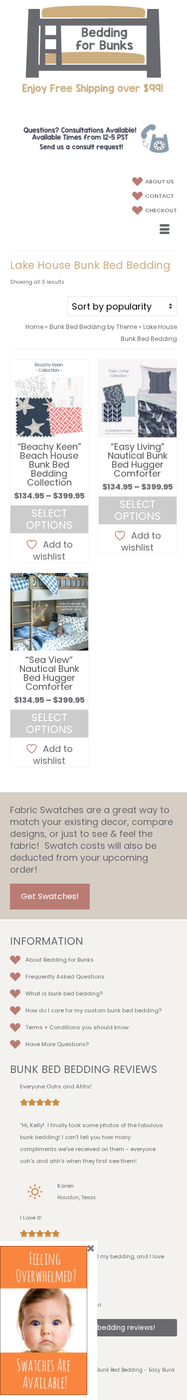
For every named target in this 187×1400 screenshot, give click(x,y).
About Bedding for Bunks (59, 960)
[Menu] (164, 230)
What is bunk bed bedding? (64, 993)
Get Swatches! (50, 896)
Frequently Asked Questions (65, 977)
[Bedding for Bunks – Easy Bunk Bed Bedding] (93, 41)
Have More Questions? (57, 1044)
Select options (49, 519)
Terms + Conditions (52, 1027)
